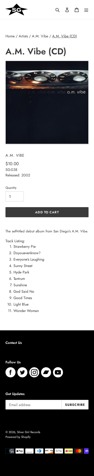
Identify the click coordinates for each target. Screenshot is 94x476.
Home (10, 36)
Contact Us (13, 342)
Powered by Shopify (18, 437)
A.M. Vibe (40, 36)
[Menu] (86, 9)
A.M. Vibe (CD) (64, 36)
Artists (23, 36)
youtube (58, 372)
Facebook (10, 372)
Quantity (10, 187)
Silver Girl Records (28, 432)
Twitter (22, 372)
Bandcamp (46, 372)
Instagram (34, 372)
